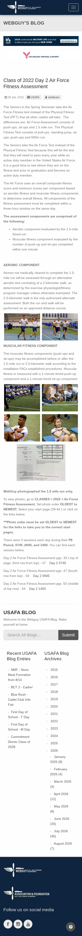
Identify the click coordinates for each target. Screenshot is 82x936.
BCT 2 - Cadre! (22, 687)
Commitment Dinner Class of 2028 (19, 742)
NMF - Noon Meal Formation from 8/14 (19, 675)
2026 (54, 750)
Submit (68, 635)
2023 (54, 728)
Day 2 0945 (41, 576)
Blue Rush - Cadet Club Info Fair (19, 699)
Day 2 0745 (57, 563)
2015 (54, 670)
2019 (54, 699)
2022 (54, 721)
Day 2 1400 (37, 588)
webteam (53, 97)
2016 (54, 677)
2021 (54, 714)
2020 (54, 706)
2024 (54, 736)
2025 (54, 743)
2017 (54, 684)
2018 (54, 692)
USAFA (35, 97)
